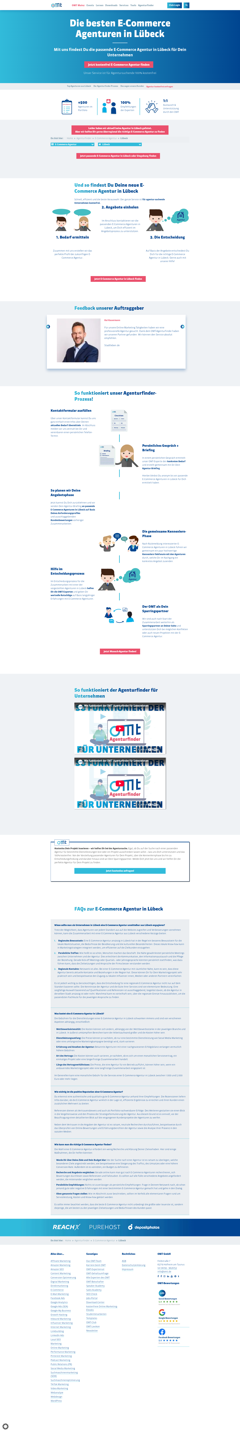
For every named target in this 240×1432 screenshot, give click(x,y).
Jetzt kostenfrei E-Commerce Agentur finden (119, 64)
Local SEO (56, 1339)
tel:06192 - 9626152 (167, 1268)
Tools (133, 5)
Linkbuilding (57, 1331)
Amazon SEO (57, 1269)
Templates (91, 1318)
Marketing (56, 1343)
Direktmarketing (59, 1285)
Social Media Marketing (63, 1368)
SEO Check (91, 1294)
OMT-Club (91, 1322)
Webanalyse (57, 1392)
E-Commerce (57, 1289)
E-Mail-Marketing (60, 1294)
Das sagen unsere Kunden (132, 86)
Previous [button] (48, 326)
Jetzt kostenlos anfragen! (120, 870)
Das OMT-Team (94, 1261)
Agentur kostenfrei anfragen (159, 86)
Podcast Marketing (60, 1360)
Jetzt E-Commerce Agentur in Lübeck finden (118, 278)
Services (123, 5)
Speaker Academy (95, 1285)
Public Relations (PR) (61, 1364)
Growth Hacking (59, 1314)
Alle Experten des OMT (98, 1277)
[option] (118, 342)
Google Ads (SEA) (59, 1306)
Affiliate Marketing (60, 1261)
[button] (5, 1426)
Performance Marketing (63, 1351)
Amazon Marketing (60, 1265)
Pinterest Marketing (61, 1356)
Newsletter (92, 1330)
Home (70, 138)
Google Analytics (59, 1302)
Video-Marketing (59, 1388)
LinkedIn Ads (57, 1335)
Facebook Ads (58, 1298)
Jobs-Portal (92, 1298)
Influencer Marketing (62, 1322)
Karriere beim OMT (96, 1265)
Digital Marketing (60, 1281)
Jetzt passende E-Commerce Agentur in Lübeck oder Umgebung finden (118, 155)
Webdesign (56, 1396)
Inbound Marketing (61, 1318)
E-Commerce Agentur (106, 138)
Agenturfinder (146, 5)
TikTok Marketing (60, 1384)
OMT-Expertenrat (95, 1269)
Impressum (127, 1269)
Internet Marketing (61, 1327)
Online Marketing (60, 1347)
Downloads (111, 5)
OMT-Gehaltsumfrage (97, 1273)
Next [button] (182, 326)
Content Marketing (61, 1273)
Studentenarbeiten (96, 1314)
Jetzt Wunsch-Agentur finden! (120, 651)
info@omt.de (164, 1271)
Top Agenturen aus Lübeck (79, 86)
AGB (124, 1261)
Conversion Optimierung (63, 1277)
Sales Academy (94, 1289)
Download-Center (95, 1302)
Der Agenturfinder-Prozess (106, 86)
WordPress (56, 1400)
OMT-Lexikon (93, 1326)
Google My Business (61, 1310)
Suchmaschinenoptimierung (65, 1380)
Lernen (99, 5)
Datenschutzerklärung (133, 1265)
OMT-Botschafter (95, 1281)
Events (90, 5)
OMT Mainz (78, 5)
